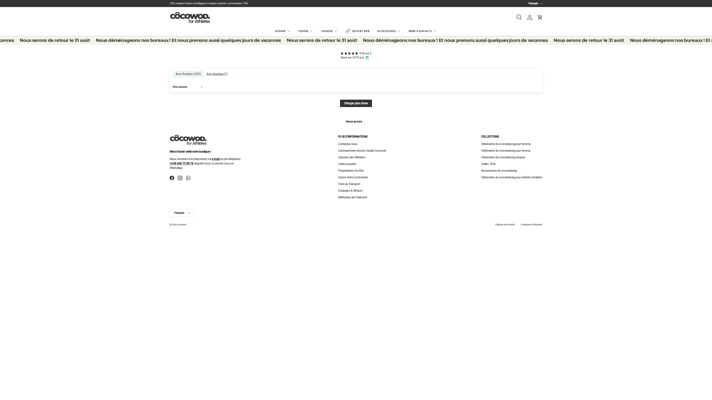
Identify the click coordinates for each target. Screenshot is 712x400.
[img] (356, 53)
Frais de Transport (349, 184)
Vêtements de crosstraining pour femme (505, 150)
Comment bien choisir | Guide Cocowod (362, 150)
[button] (540, 17)
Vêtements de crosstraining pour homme (506, 144)
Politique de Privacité (505, 224)
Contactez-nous (347, 144)
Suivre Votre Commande (353, 177)
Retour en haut (354, 121)
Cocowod (181, 224)
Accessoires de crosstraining (499, 170)
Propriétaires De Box (351, 170)
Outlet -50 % (488, 164)
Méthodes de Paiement (352, 197)
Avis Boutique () (217, 74)
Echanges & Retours (350, 190)
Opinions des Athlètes (351, 157)
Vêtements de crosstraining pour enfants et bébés (511, 177)
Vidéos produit (347, 164)
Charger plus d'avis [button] (356, 103)
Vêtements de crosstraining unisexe (503, 157)
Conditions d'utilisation (531, 224)
